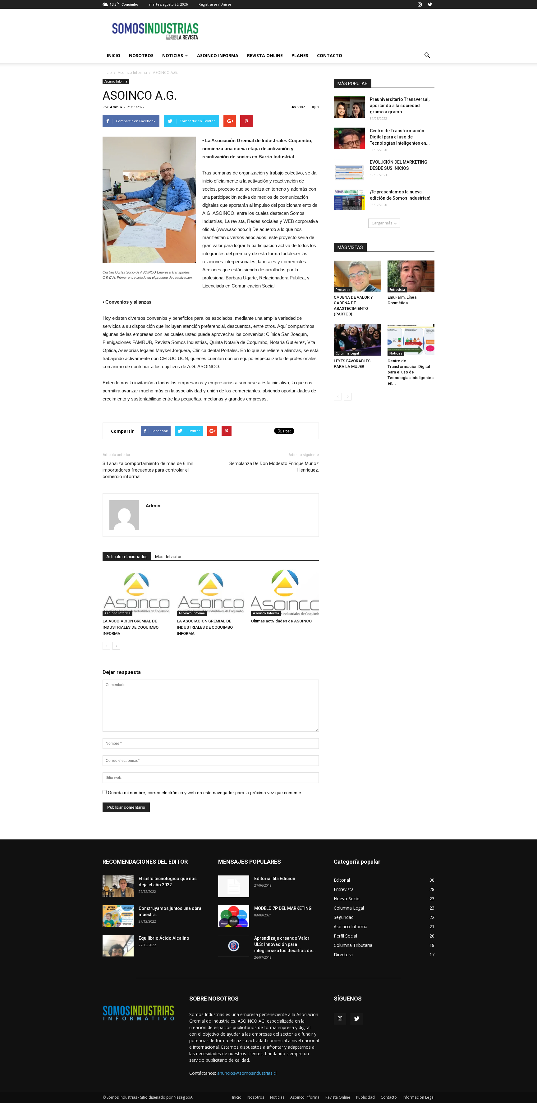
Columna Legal (347, 353)
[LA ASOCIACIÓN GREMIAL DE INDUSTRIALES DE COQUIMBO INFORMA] (136, 592)
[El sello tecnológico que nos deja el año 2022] (118, 886)
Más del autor (168, 556)
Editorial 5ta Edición (274, 878)
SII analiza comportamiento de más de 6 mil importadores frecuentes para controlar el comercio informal (148, 470)
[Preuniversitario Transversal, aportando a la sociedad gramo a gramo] (349, 107)
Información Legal (418, 1097)
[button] (427, 55)
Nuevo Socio (347, 899)
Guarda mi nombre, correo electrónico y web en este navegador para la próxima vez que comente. (205, 792)
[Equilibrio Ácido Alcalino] (118, 945)
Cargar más (382, 223)
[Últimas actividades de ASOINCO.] (285, 592)
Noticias (172, 55)
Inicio (113, 55)
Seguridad (344, 917)
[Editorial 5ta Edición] (233, 886)
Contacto (329, 55)
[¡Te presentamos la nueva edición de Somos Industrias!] (349, 199)
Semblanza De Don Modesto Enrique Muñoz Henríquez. (274, 467)
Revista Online (265, 55)
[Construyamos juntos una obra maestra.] (118, 916)
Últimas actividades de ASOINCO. (282, 621)
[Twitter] (429, 4)
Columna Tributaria (353, 945)
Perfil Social (345, 936)
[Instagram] (419, 4)
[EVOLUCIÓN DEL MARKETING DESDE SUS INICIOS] (349, 169)
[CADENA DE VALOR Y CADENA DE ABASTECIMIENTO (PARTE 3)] (357, 276)
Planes (299, 55)
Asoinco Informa (217, 55)
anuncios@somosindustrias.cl (247, 1073)
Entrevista (397, 289)
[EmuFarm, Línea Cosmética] (411, 276)
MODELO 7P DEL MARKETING (283, 908)
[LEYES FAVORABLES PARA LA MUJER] (357, 340)
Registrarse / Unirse (215, 4)
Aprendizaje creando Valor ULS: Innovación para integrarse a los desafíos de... (285, 944)
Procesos (343, 289)
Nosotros (141, 55)
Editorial (342, 880)
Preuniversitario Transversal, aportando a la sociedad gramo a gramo (399, 105)
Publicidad (365, 1097)
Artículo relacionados (127, 556)
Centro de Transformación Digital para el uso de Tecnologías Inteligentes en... (400, 137)
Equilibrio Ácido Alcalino (164, 938)
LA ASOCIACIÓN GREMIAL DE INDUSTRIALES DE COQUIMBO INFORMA (130, 627)
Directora (343, 954)
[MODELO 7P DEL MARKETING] (233, 916)
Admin (116, 107)
